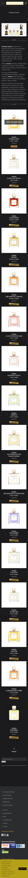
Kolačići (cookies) (7, 805)
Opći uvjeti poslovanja (9, 792)
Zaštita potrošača (8, 798)
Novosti (5, 823)
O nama (5, 810)
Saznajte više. (5, 876)
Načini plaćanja (7, 795)
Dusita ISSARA (14, 257)
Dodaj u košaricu (14, 225)
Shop (4, 816)
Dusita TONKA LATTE (14, 139)
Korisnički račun (7, 820)
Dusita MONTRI (14, 651)
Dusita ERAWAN (14, 415)
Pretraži (4, 761)
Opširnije (14, 146)
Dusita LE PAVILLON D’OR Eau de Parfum (14, 454)
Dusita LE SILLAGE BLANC (14, 178)
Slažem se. (22, 868)
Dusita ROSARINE (14, 730)
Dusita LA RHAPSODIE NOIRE (14, 690)
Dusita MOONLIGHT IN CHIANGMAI (14, 493)
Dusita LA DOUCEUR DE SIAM (14, 336)
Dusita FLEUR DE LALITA (14, 375)
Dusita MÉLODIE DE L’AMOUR (14, 296)
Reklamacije (6, 802)
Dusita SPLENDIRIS (14, 533)
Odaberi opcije (13, 185)
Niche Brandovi (7, 813)
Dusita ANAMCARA (14, 612)
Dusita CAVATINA (14, 572)
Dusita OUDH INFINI (14, 217)
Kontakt (5, 826)
